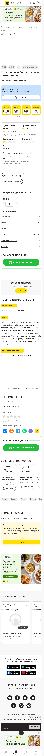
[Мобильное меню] (2, 3)
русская (6, 149)
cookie (5, 729)
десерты (14, 499)
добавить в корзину (23, 262)
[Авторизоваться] (39, 3)
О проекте (10, 714)
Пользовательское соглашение (17, 717)
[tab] (6, 752)
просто (23, 499)
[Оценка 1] (4, 416)
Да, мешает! (21, 291)
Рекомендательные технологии (13, 719)
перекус (33, 499)
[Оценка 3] (11, 416)
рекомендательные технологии (14, 727)
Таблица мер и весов (10, 182)
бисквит (5, 499)
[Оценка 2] (8, 416)
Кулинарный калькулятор (11, 176)
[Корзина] (34, 3)
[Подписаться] (25, 605)
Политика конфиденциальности (26, 714)
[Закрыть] (40, 717)
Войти (21, 542)
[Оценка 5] (19, 416)
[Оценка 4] (15, 416)
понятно (34, 727)
